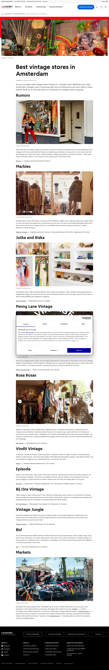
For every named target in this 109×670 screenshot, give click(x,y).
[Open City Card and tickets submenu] (63, 7)
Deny (30, 350)
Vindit (18, 463)
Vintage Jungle (21, 524)
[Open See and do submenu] (33, 7)
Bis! (17, 547)
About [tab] (83, 324)
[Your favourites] (101, 7)
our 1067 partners (28, 332)
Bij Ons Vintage (21, 504)
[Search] (106, 7)
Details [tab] (45, 324)
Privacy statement (33, 663)
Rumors (18, 161)
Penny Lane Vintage (22, 370)
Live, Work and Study (54, 634)
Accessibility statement (47, 663)
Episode (18, 484)
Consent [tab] (25, 324)
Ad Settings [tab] (64, 324)
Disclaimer (59, 663)
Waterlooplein (84, 611)
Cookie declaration (20, 663)
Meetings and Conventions (76, 634)
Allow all (79, 350)
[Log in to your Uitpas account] (97, 7)
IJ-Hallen (75, 609)
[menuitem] (19, 7)
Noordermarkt (55, 616)
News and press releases (30, 652)
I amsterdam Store (50, 655)
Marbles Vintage (21, 232)
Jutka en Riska (21, 301)
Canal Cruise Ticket (50, 649)
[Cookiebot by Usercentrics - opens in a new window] (83, 318)
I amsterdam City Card (52, 646)
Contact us (26, 655)
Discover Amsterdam (32, 634)
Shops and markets (19, 14)
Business (98, 634)
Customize (53, 350)
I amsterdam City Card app (53, 652)
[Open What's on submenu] (22, 7)
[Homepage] (2, 14)
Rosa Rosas (20, 443)
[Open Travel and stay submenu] (46, 7)
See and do (8, 14)
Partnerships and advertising (75, 646)
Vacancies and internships (31, 649)
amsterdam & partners (30, 646)
